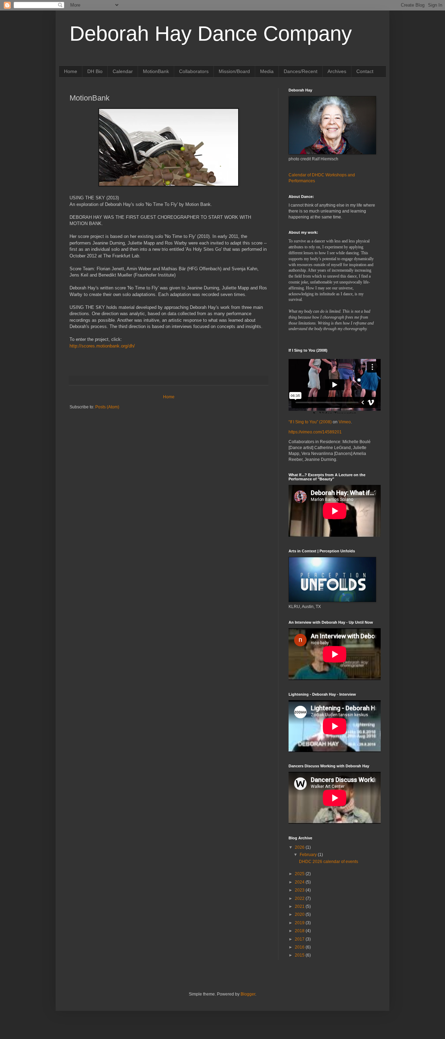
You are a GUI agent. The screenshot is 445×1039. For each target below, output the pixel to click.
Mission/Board (234, 71)
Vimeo (345, 421)
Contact (364, 71)
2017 (300, 939)
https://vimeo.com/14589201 (315, 432)
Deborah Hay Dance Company (211, 33)
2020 (300, 914)
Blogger (248, 994)
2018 (300, 930)
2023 (300, 890)
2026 (300, 847)
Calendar (123, 71)
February (309, 854)
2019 (300, 922)
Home (70, 71)
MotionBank (156, 71)
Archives (336, 71)
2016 (300, 947)
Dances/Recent (300, 71)
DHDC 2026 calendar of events (328, 861)
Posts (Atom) (107, 407)
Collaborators (194, 71)
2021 (300, 906)
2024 (300, 882)
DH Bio (95, 71)
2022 (300, 898)
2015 (300, 955)
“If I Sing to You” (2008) (310, 421)
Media (267, 71)
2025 (300, 873)
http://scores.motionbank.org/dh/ (102, 346)
